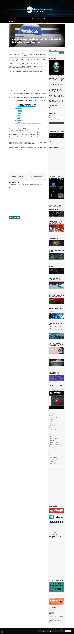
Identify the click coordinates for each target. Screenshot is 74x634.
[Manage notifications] (2, 632)
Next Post (36, 176)
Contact (63, 18)
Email (10, 207)
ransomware (52, 451)
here (54, 107)
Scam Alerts (57, 18)
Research (22, 18)
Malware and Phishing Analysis (56, 442)
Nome (10, 202)
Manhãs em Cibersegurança (55, 444)
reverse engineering (54, 455)
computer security (14, 36)
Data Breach (21, 36)
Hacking (51, 434)
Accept (68, 631)
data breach (37, 171)
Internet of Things (53, 436)
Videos (29, 18)
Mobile (51, 446)
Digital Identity (53, 429)
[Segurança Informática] (10, 18)
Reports (51, 453)
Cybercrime (52, 423)
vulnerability (52, 463)
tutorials (51, 461)
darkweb (52, 425)
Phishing (51, 449)
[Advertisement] (27, 81)
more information (61, 631)
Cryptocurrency (53, 419)
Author (11, 21)
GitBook (47, 18)
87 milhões (41, 71)
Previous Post (19, 176)
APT (51, 415)
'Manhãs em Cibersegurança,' (55, 104)
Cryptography (52, 421)
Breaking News (15, 18)
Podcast (35, 18)
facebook (41, 171)
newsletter (52, 448)
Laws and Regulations (54, 438)
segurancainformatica (54, 457)
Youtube (63, 629)
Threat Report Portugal (54, 459)
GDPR (51, 432)
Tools (51, 18)
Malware (52, 440)
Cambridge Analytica (31, 171)
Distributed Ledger (53, 431)
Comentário (11, 187)
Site (9, 212)
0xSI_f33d (41, 18)
